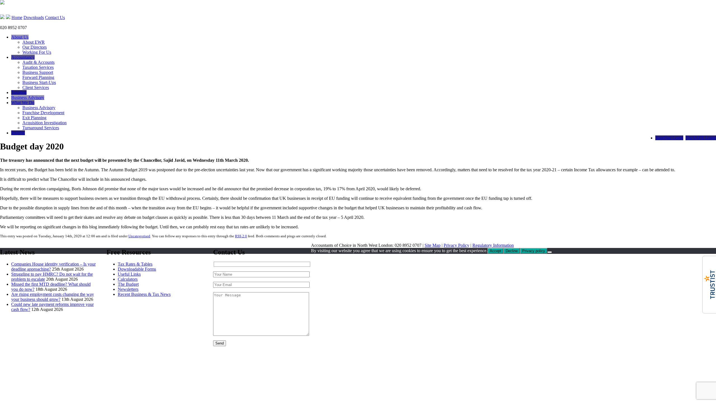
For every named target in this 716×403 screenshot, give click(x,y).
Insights (18, 132)
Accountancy (23, 57)
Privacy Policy (456, 245)
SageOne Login (669, 137)
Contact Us (55, 17)
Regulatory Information (493, 245)
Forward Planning (38, 77)
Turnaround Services (40, 127)
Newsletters (128, 289)
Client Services (35, 87)
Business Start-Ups (39, 82)
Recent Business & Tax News (144, 294)
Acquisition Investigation (44, 122)
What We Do (22, 102)
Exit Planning (34, 117)
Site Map (433, 245)
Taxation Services (38, 67)
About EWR (33, 42)
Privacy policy (533, 251)
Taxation (19, 92)
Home (16, 17)
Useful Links (129, 274)
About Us (20, 37)
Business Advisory (27, 97)
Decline (512, 251)
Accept (495, 251)
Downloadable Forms (137, 269)
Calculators (128, 279)
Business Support (37, 72)
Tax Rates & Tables (135, 264)
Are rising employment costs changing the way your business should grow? (52, 297)
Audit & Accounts (38, 62)
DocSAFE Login (701, 137)
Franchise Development (43, 112)
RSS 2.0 (241, 236)
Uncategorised (139, 236)
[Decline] (549, 252)
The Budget (128, 284)
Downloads (33, 17)
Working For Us (36, 52)
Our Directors (34, 47)
